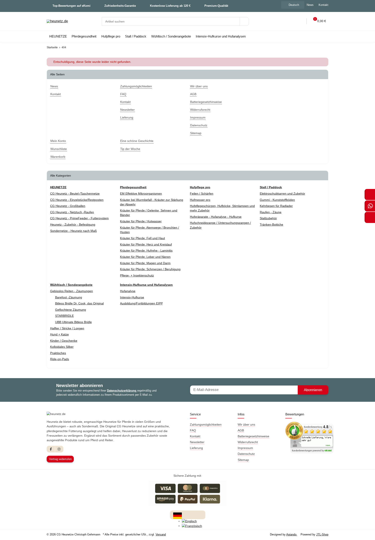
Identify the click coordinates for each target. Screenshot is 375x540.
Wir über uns (246, 424)
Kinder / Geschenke (63, 340)
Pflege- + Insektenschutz (137, 275)
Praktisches (58, 353)
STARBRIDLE (64, 315)
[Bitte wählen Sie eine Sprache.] (177, 515)
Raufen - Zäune (270, 212)
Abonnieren (313, 390)
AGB (241, 430)
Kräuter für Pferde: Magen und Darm (145, 263)
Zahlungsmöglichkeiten (206, 424)
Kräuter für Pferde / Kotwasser (141, 221)
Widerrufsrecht (248, 442)
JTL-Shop (322, 534)
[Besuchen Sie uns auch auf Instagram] (59, 449)
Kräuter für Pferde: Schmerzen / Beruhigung (150, 269)
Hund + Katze (59, 334)
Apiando (291, 534)
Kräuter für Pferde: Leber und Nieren (145, 257)
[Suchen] (244, 21)
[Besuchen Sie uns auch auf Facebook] (51, 449)
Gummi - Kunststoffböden (277, 200)
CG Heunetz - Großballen (67, 206)
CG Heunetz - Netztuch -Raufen (72, 212)
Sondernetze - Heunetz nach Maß (73, 231)
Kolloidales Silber (62, 346)
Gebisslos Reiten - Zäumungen (71, 291)
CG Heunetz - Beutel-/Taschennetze (75, 193)
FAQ (193, 430)
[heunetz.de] (57, 21)
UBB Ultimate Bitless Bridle (73, 322)
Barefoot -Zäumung (68, 297)
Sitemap (243, 460)
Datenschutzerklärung (122, 390)
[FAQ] (282, 21)
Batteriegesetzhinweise (253, 436)
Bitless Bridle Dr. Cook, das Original (79, 303)
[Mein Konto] (300, 21)
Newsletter (197, 442)
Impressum (245, 448)
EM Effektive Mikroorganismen (141, 193)
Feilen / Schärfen (201, 193)
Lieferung (196, 448)
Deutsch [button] (294, 5)
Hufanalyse (127, 291)
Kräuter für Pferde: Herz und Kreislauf (146, 244)
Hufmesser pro (200, 200)
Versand (161, 534)
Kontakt (323, 5)
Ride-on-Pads (59, 359)
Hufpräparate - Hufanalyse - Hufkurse (216, 216)
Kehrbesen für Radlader (276, 206)
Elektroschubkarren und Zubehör (282, 193)
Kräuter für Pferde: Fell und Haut (142, 238)
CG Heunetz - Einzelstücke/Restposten (77, 200)
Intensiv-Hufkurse (132, 297)
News (310, 5)
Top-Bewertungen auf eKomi (71, 5)
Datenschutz (246, 453)
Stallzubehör (268, 218)
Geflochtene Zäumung (70, 309)
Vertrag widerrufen (60, 459)
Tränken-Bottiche (271, 224)
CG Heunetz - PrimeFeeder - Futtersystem (79, 218)
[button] (291, 21)
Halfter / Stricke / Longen (67, 328)
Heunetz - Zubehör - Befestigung (72, 224)
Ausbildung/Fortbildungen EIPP (141, 303)
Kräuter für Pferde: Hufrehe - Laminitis (146, 250)
